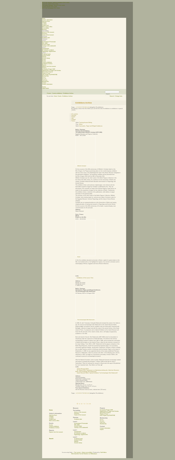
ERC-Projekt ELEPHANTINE (49, 74)
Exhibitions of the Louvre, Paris (85, 278)
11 (87, 107)
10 (85, 107)
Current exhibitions (47, 62)
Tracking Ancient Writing (85, 122)
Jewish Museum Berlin (83, 368)
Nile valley (45, 43)
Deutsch (112, 96)
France (73, 121)
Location (44, 24)
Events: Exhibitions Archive (65, 96)
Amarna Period (46, 55)
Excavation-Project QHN (48, 69)
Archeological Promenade (49, 41)
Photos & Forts (46, 73)
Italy (72, 118)
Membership (45, 81)
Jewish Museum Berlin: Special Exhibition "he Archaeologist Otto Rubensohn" (97, 373)
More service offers (47, 26)
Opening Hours (46, 21)
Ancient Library (46, 58)
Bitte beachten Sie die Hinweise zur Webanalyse (84, 453)
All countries (74, 114)
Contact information (47, 84)
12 (88, 107)
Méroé (80, 124)
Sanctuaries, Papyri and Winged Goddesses (90, 126)
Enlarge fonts (118, 96)
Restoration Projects (47, 72)
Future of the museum (48, 35)
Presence (44, 33)
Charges (44, 22)
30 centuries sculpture (48, 50)
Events (44, 61)
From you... (45, 80)
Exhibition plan (46, 37)
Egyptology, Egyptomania (49, 51)
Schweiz (73, 119)
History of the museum (48, 32)
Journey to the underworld (49, 46)
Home (55, 96)
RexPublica (103, 452)
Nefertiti (44, 56)
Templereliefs (45, 48)
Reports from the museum (49, 66)
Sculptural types (46, 54)
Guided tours (45, 25)
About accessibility (87, 452)
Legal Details (45, 88)
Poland (73, 116)
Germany (73, 115)
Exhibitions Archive (47, 63)
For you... (44, 78)
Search (51, 438)
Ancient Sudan (46, 44)
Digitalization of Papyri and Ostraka (51, 70)
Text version (77, 452)
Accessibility (45, 28)
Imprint (44, 87)
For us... (44, 77)
